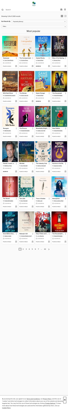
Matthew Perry (8, 165)
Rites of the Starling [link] (58, 58)
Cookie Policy (6, 408)
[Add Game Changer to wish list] (49, 101)
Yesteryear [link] (6, 58)
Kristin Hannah (24, 95)
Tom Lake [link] (22, 198)
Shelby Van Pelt (41, 130)
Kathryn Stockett (41, 165)
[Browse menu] (65, 9)
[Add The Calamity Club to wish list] (49, 172)
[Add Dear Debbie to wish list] (65, 136)
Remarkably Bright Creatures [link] (42, 128)
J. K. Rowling (40, 236)
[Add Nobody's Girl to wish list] (32, 242)
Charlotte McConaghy (10, 95)
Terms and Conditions (33, 399)
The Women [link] (23, 93)
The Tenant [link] (6, 198)
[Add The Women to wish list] (32, 101)
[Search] (2, 9)
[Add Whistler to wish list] (32, 172)
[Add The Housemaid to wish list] (65, 101)
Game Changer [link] (40, 93)
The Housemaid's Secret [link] (58, 234)
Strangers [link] (6, 128)
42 (45, 249)
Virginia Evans (24, 60)
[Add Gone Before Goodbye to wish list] (16, 242)
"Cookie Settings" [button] (50, 403)
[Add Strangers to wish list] (16, 136)
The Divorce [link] (23, 128)
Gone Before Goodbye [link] (9, 234)
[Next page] (49, 249)
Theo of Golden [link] (40, 198)
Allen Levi (39, 201)
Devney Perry (57, 60)
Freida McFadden (58, 95)
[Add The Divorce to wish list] (32, 136)
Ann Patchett (24, 165)
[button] (62, 17)
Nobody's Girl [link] (23, 234)
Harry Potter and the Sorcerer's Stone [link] (42, 234)
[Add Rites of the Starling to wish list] (65, 66)
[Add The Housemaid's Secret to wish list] (65, 242)
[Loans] (61, 10)
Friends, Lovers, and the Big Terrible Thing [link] (9, 163)
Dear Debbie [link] (56, 128)
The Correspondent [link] (25, 58)
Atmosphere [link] (56, 198)
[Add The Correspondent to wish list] (32, 66)
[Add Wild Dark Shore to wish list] (16, 101)
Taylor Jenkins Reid (58, 201)
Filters (4, 26)
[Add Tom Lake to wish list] (32, 207)
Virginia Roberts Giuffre (26, 236)
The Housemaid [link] (57, 93)
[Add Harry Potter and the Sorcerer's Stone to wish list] (49, 242)
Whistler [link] (21, 163)
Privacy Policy (47, 399)
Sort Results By (5, 21)
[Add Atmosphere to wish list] (65, 207)
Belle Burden (8, 130)
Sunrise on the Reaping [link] (58, 163)
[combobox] (30, 10)
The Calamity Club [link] (41, 163)
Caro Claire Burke (9, 60)
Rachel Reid (40, 60)
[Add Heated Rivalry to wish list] (49, 66)
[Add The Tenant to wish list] (16, 207)
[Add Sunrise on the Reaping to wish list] (65, 172)
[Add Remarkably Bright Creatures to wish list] (49, 136)
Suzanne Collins (58, 165)
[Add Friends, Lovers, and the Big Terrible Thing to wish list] (16, 172)
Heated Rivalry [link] (40, 58)
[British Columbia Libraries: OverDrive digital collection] (34, 4)
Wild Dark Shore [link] (8, 93)
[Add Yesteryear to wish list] (16, 66)
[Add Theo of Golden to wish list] (49, 207)
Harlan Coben (8, 236)
